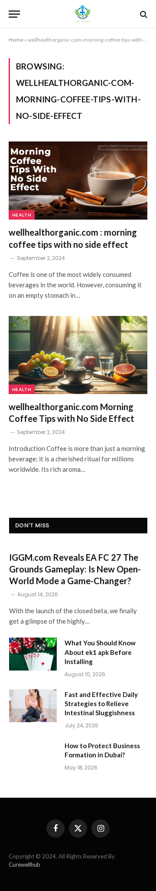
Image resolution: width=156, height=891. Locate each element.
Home (16, 39)
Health (21, 214)
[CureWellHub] (82, 14)
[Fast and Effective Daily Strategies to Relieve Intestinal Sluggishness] (33, 705)
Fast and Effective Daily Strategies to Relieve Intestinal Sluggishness (101, 703)
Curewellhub (24, 864)
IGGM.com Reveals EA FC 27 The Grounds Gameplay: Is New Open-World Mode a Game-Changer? (75, 569)
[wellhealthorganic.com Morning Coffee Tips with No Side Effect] (78, 355)
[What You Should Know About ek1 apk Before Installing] (33, 654)
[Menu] (14, 14)
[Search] (142, 14)
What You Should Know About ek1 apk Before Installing (100, 652)
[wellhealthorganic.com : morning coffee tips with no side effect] (78, 180)
